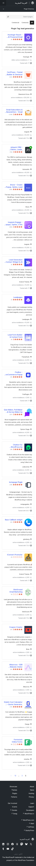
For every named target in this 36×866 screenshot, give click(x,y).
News (32, 790)
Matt (31, 823)
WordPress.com (27, 820)
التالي (11, 776)
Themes (14, 790)
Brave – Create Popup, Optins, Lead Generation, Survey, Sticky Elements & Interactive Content (14, 186)
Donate (13, 810)
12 (15, 776)
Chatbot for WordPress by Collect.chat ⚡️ (16, 446)
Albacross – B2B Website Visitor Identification (15, 666)
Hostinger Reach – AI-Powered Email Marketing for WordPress (15, 36)
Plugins (14, 793)
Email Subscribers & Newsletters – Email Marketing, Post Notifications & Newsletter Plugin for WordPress (13, 111)
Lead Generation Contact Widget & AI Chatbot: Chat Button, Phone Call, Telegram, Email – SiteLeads (13, 261)
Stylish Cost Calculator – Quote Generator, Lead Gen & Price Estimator (13, 703)
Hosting (31, 793)
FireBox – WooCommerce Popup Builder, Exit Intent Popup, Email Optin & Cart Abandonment (13, 373)
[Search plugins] (8, 17)
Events (14, 807)
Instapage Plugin (15, 482)
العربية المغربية (25, 839)
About (32, 787)
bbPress (30, 827)
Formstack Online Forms (17, 741)
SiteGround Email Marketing (16, 591)
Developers (30, 810)
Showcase (13, 787)
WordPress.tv (28, 814)
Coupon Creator (15, 627)
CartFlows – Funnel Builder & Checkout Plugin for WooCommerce (14, 73)
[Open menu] (3, 3)
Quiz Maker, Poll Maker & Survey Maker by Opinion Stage (13, 411)
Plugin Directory (29, 9)
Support (31, 807)
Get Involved (12, 803)
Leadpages (17, 297)
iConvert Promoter (14, 555)
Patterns (14, 797)
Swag (14, 814)
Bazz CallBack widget (13, 520)
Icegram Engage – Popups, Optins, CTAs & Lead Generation (13, 223)
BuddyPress (29, 830)
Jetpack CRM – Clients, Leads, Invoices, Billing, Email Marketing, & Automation (13, 148)
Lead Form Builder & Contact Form (15, 336)
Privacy (31, 797)
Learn (32, 803)
